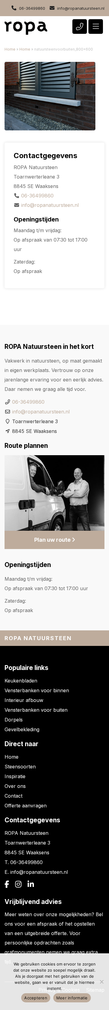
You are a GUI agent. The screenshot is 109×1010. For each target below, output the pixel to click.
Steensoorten (20, 767)
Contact (13, 796)
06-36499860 (32, 8)
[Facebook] (7, 884)
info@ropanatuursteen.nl (80, 8)
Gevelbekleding (22, 729)
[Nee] (101, 982)
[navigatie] (95, 26)
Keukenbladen (21, 681)
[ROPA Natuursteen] (26, 28)
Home (10, 49)
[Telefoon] (79, 26)
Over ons (15, 786)
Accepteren (35, 997)
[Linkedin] (31, 884)
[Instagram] (18, 884)
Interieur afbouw (24, 700)
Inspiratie (15, 776)
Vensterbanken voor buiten (36, 710)
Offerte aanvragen (26, 806)
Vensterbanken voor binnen (37, 690)
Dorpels (14, 720)
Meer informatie (72, 997)
